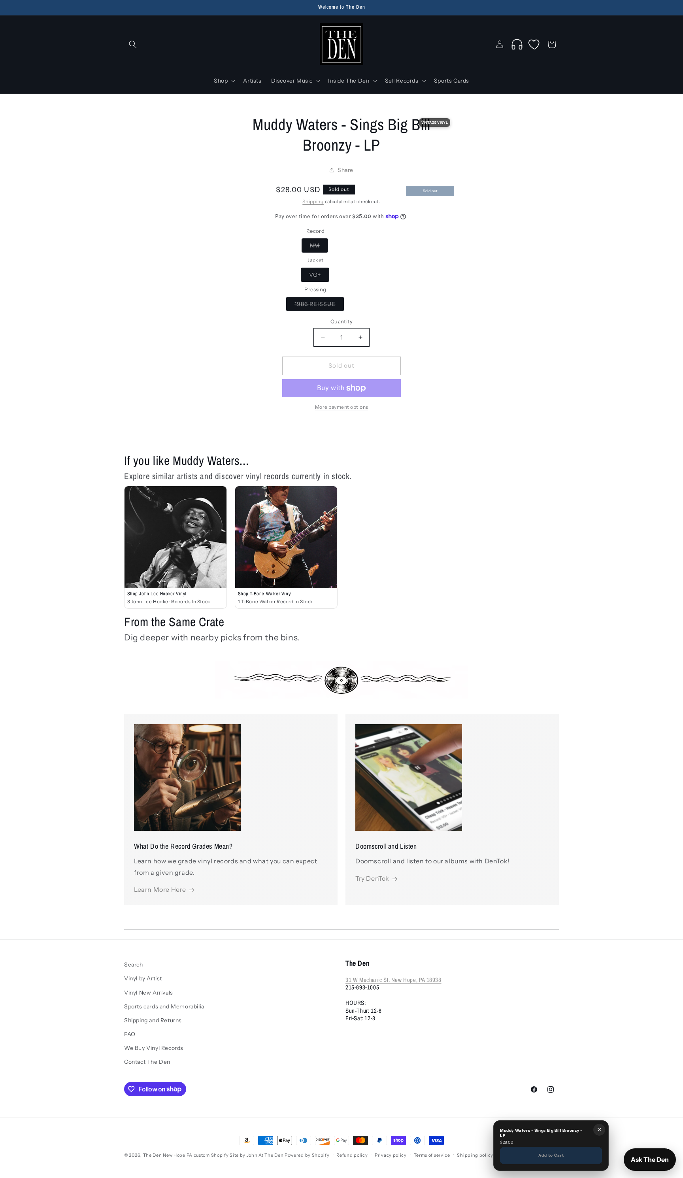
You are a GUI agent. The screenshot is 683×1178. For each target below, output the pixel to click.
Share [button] (345, 170)
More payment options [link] (341, 407)
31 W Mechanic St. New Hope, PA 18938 (393, 980)
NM (319, 247)
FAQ (130, 1034)
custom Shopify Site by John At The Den (239, 1155)
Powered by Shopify (307, 1155)
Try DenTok (372, 878)
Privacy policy (391, 1154)
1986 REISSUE (319, 305)
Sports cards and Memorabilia (164, 1006)
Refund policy (352, 1154)
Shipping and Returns (153, 1020)
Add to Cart (551, 1155)
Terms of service (432, 1154)
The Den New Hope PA (167, 1155)
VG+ (319, 276)
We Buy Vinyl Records (153, 1048)
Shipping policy (475, 1154)
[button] (133, 44)
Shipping (313, 201)
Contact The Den (147, 1061)
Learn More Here (160, 890)
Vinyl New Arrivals (148, 992)
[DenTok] (517, 44)
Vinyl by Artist (143, 978)
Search (133, 964)
